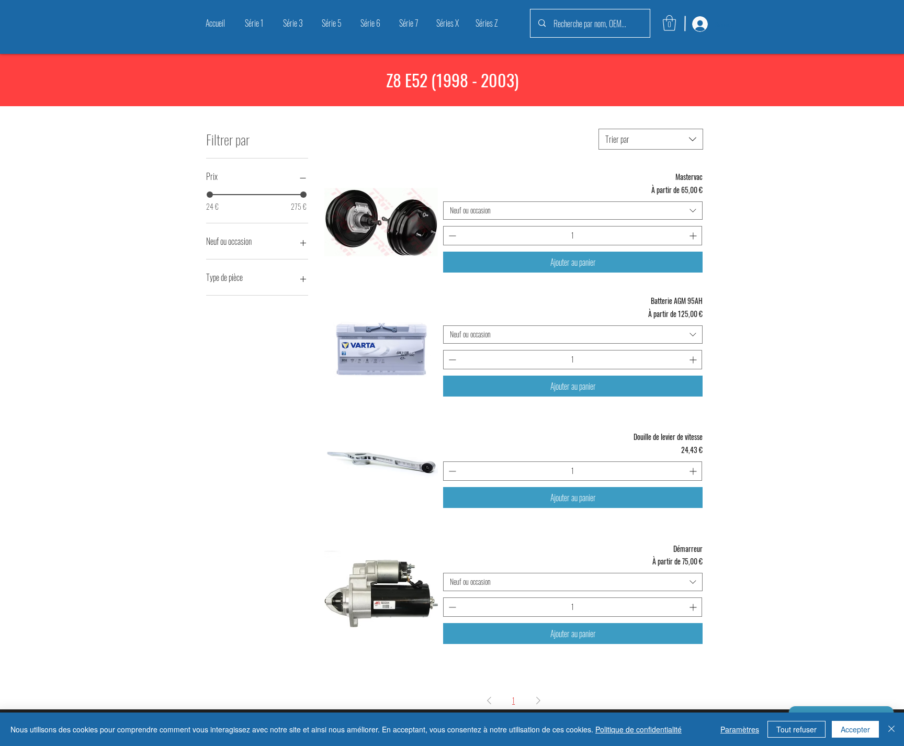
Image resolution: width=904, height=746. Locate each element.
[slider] (210, 194)
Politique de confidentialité (638, 729)
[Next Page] (538, 700)
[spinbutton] (572, 236)
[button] (669, 23)
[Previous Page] (489, 700)
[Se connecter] (699, 24)
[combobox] (650, 139)
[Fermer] (891, 729)
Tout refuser (796, 729)
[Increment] (693, 236)
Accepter (855, 729)
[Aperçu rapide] (381, 222)
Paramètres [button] (739, 729)
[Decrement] (451, 236)
